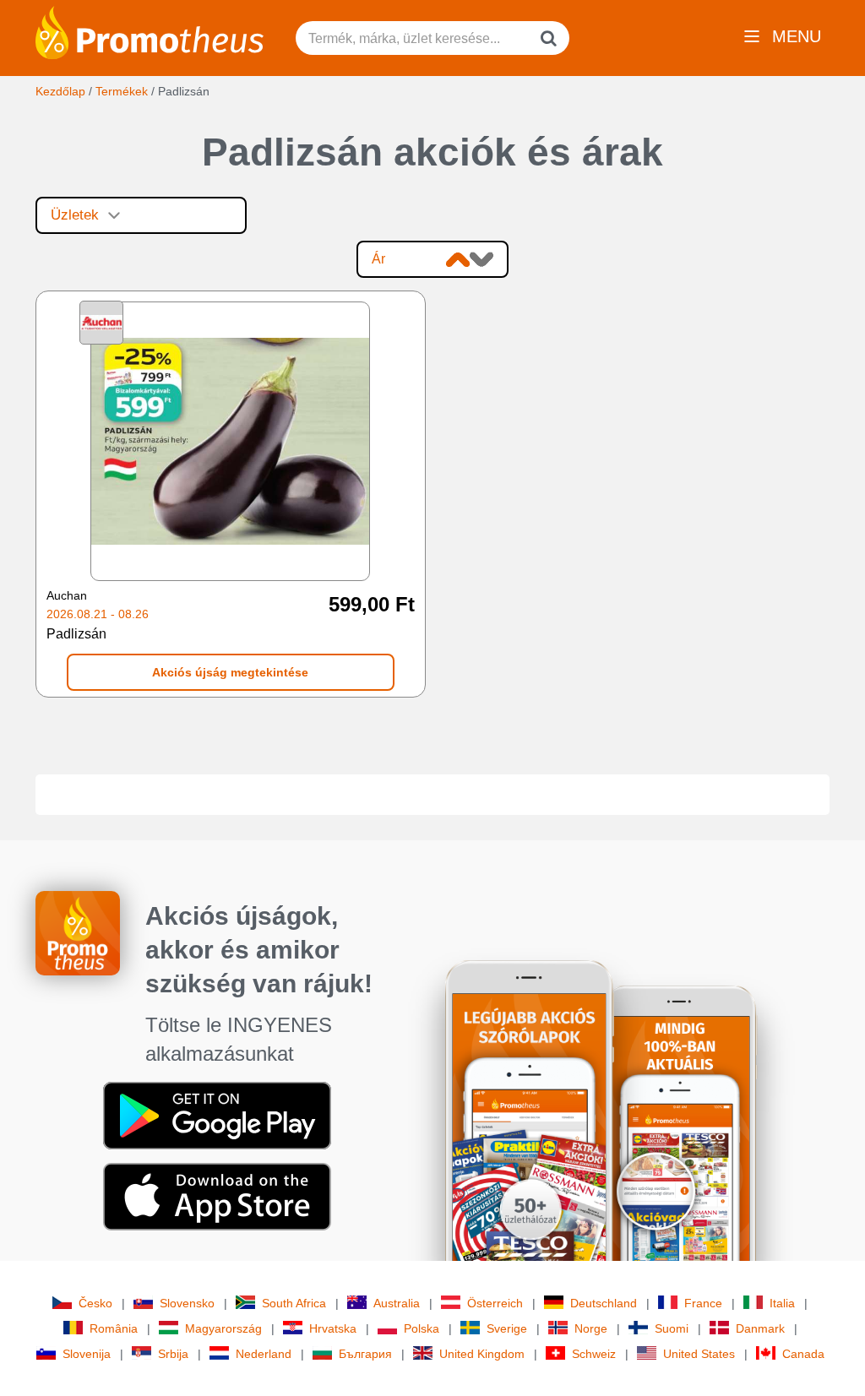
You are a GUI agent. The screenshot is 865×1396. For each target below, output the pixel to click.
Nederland (263, 1354)
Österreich (495, 1303)
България (365, 1354)
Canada (803, 1354)
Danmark (760, 1328)
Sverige (507, 1328)
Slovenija (87, 1354)
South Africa (294, 1303)
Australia (396, 1303)
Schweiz (594, 1354)
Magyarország (223, 1328)
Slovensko (187, 1303)
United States (699, 1354)
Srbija (173, 1354)
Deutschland (603, 1303)
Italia (782, 1303)
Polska (421, 1328)
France (703, 1303)
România (114, 1328)
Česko (95, 1303)
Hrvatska (332, 1328)
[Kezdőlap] (149, 31)
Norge (590, 1328)
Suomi (671, 1328)
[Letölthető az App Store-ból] (217, 1196)
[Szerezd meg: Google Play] (217, 1115)
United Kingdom (482, 1354)
